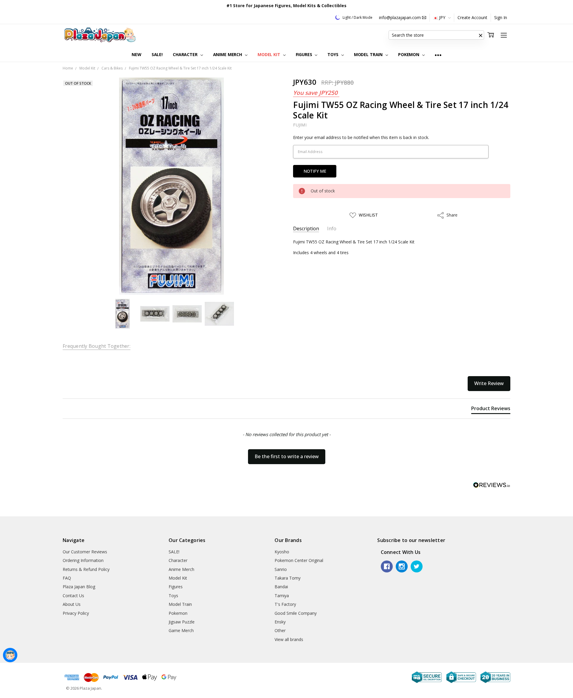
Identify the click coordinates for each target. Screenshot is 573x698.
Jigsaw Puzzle (182, 622)
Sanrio (281, 569)
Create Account (472, 17)
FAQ (67, 578)
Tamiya (282, 595)
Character (186, 54)
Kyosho (282, 552)
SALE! (157, 54)
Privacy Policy (76, 613)
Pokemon (409, 54)
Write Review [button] (489, 383)
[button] (480, 35)
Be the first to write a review (287, 456)
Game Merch (181, 630)
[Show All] (438, 54)
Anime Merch (228, 54)
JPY (442, 17)
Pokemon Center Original (299, 560)
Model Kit (269, 54)
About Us (72, 604)
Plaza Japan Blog (79, 586)
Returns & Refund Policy (86, 569)
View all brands (289, 639)
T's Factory (285, 604)
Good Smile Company (296, 613)
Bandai (281, 586)
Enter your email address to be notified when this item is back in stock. (361, 137)
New (136, 54)
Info (331, 229)
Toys (333, 54)
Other (280, 630)
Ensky (280, 622)
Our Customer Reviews (85, 552)
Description (306, 229)
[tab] (490, 409)
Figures (304, 54)
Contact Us (73, 595)
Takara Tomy (288, 578)
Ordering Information (83, 560)
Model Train (369, 54)
